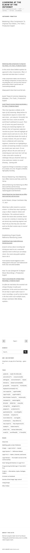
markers (22, 397)
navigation (16, 406)
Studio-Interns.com (14, 549)
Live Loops (7, 391)
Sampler (14, 415)
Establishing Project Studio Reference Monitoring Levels (12, 236)
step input (7, 423)
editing (6, 379)
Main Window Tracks (10, 397)
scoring (17, 418)
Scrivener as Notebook (8, 476)
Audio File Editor (15, 374)
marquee (6, 400)
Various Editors (16, 429)
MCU (5, 403)
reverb (6, 415)
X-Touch (22, 432)
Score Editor (7, 418)
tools (6, 429)
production (15, 409)
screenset (7, 420)
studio (6, 426)
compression (18, 377)
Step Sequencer (18, 423)
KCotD (23, 385)
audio (5, 374)
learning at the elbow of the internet (11, 4)
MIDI (12, 403)
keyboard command (10, 388)
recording (18, 412)
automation (7, 377)
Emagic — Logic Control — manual (11, 448)
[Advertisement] (15, 44)
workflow (13, 432)
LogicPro (17, 391)
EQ (24, 379)
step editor (17, 420)
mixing (6, 406)
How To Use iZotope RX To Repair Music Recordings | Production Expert (13, 273)
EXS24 (6, 382)
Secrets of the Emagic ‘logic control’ (12, 479)
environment (15, 379)
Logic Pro (6, 394)
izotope (14, 385)
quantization (7, 412)
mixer (20, 403)
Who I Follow (5, 486)
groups (6, 385)
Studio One (15, 426)
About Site (5, 442)
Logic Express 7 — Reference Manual (12, 451)
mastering (16, 400)
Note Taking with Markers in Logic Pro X (13, 463)
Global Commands (17, 382)
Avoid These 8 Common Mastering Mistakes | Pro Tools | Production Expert (14, 98)
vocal (5, 432)
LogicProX (16, 394)
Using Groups (6, 482)
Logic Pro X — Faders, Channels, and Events (14, 454)
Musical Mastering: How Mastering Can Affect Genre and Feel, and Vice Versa (14, 179)
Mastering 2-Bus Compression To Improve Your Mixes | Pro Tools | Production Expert (13, 23)
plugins (6, 409)
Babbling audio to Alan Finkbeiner (11, 445)
